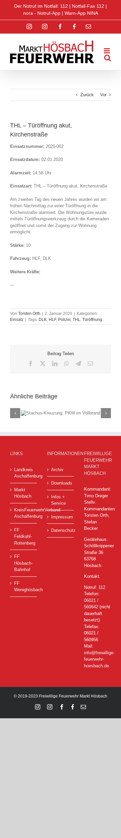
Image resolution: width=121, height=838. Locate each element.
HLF (52, 319)
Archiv (57, 469)
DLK (43, 319)
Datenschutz (61, 530)
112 (101, 587)
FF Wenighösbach (24, 587)
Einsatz (17, 319)
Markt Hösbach (22, 493)
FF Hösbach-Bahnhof (23, 563)
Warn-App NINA (81, 13)
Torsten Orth (29, 313)
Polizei (64, 319)
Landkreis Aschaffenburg (24, 473)
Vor (103, 94)
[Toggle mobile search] (107, 57)
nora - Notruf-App (42, 13)
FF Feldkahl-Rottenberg (24, 536)
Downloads (61, 483)
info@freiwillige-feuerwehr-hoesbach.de (99, 659)
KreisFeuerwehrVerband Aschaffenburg (24, 513)
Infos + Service (58, 500)
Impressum (61, 516)
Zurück (87, 94)
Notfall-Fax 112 (88, 6)
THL (76, 319)
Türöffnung (92, 319)
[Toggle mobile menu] (107, 50)
